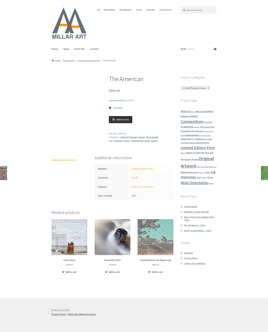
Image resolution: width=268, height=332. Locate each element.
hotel (147, 140)
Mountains (186, 159)
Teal (199, 177)
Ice (201, 136)
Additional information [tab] (63, 160)
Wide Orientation (194, 182)
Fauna (206, 127)
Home (54, 48)
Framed (185, 130)
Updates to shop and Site (196, 211)
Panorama (204, 167)
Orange (195, 159)
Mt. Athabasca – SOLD (195, 225)
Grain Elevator (197, 131)
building (118, 140)
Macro (183, 153)
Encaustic (150, 9)
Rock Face (212, 167)
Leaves (192, 142)
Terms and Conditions (194, 263)
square (154, 140)
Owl (198, 167)
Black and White (204, 111)
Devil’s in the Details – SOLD (197, 230)
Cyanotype (187, 126)
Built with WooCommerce (82, 314)
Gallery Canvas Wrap (142, 186)
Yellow (211, 183)
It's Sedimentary (198, 139)
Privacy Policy (191, 258)
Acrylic (139, 9)
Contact (94, 48)
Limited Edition (202, 142)
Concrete (208, 122)
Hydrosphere (192, 135)
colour (126, 140)
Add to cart (122, 119)
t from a (204, 178)
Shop (66, 48)
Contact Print (165, 9)
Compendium (137, 140)
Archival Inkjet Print (142, 168)
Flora (212, 127)
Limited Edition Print (198, 147)
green (206, 131)
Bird (193, 112)
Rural (184, 172)
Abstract (186, 111)
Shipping (188, 252)
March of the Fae (195, 152)
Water (210, 177)
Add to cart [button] (71, 272)
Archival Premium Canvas (88, 60)
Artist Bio (79, 48)
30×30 (134, 177)
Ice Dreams (207, 136)
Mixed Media (109, 9)
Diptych (197, 127)
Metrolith (209, 153)
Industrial (186, 138)
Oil (98, 9)
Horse (211, 131)
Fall (201, 127)
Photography (126, 9)
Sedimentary (192, 172)
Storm (207, 172)
